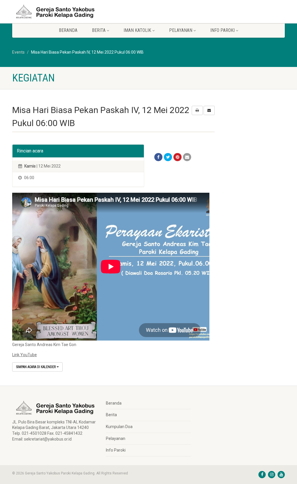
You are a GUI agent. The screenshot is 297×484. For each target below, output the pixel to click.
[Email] (187, 157)
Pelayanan (115, 438)
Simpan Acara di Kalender (36, 367)
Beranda (68, 30)
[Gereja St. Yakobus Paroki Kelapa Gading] (54, 11)
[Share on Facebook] (158, 157)
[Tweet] (168, 157)
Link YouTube (24, 354)
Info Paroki (116, 450)
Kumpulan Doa (119, 426)
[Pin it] (177, 157)
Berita (111, 414)
